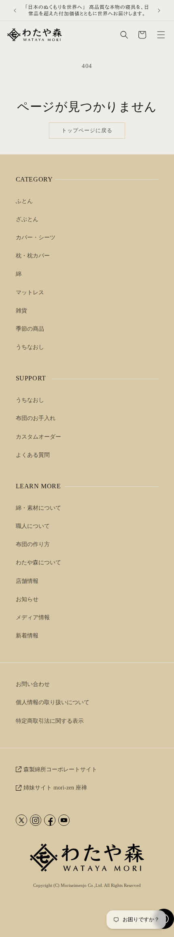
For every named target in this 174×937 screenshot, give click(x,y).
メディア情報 (33, 617)
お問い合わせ (33, 684)
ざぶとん (27, 219)
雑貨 (21, 311)
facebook (49, 820)
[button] (161, 35)
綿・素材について (38, 508)
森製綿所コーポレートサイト (60, 769)
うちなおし (30, 347)
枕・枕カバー (33, 256)
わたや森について (38, 562)
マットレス (30, 292)
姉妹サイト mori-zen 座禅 (55, 788)
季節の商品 (30, 329)
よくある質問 (33, 455)
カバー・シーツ (35, 237)
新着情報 (27, 636)
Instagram (35, 820)
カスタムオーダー (38, 437)
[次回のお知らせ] (159, 10)
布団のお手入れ (35, 418)
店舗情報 (27, 581)
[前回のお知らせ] (15, 10)
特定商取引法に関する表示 (50, 721)
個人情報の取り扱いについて (52, 702)
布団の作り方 (33, 544)
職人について (33, 526)
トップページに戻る (87, 130)
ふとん (24, 201)
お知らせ (27, 599)
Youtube (64, 820)
